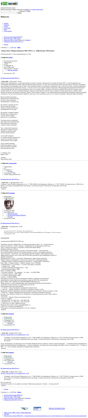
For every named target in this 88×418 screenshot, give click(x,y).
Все (15, 47)
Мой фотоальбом (13, 70)
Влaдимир (11, 193)
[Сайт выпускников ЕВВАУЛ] (17, 215)
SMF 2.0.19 (7, 412)
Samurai (27, 40)
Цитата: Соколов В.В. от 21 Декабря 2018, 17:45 (15, 334)
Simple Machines (26, 412)
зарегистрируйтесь (37, 9)
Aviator (10, 57)
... (9, 47)
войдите (26, 9)
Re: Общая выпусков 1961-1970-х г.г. (10, 78)
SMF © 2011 (16, 412)
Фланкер (11, 314)
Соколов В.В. (12, 163)
